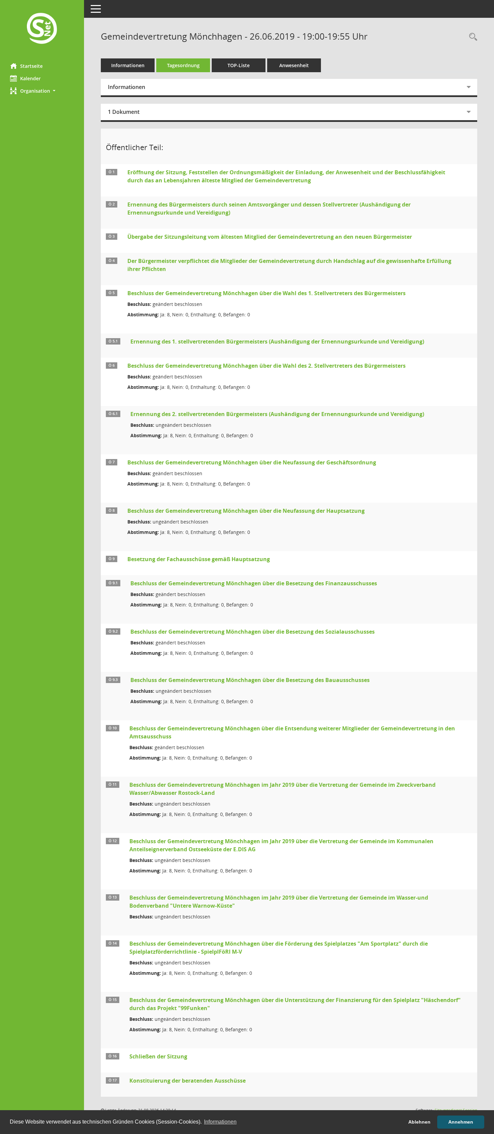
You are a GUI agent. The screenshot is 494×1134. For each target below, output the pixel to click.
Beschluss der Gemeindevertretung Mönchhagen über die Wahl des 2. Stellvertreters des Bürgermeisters (266, 365)
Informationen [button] (220, 1122)
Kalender (30, 78)
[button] (42, 91)
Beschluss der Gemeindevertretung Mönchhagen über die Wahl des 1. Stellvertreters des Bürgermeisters (266, 293)
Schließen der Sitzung (158, 1056)
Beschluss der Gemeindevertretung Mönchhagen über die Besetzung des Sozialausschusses (252, 631)
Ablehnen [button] (419, 1122)
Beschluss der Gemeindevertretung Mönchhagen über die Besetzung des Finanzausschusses (253, 583)
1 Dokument (123, 112)
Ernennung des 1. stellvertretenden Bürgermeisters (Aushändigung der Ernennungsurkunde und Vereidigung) (277, 341)
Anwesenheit (294, 65)
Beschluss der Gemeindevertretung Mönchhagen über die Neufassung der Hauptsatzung (246, 510)
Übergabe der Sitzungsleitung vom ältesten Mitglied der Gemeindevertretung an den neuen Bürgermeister (269, 236)
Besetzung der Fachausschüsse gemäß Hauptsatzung (198, 559)
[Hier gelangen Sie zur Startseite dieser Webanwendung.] (42, 29)
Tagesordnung (183, 65)
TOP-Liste (239, 65)
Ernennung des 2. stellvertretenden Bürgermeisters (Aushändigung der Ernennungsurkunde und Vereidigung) (277, 414)
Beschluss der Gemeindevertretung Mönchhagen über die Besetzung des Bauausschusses (250, 680)
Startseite (31, 66)
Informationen (128, 65)
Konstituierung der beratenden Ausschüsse (187, 1080)
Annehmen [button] (460, 1122)
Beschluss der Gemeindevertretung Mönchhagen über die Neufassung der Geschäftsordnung (251, 462)
